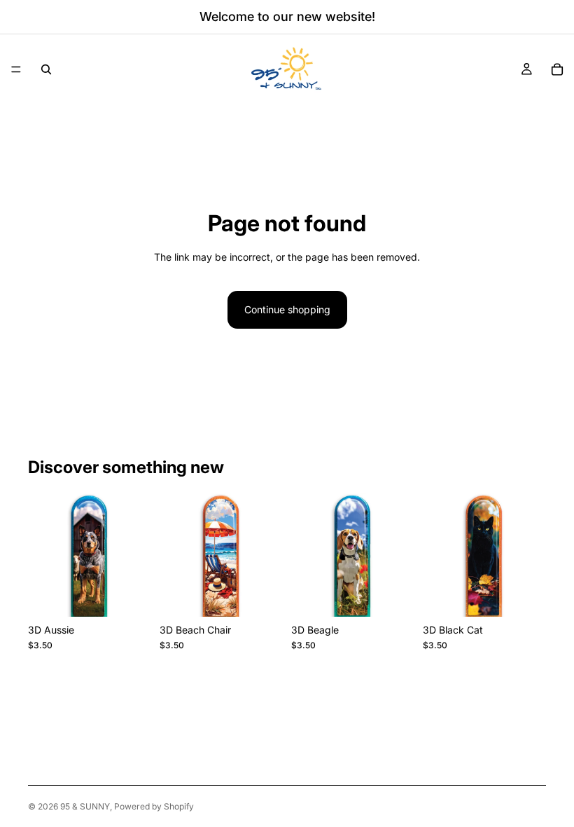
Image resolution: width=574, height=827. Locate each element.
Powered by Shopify (154, 806)
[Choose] (129, 595)
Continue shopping (287, 309)
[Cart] (557, 69)
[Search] (46, 69)
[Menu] (16, 69)
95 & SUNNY (85, 806)
